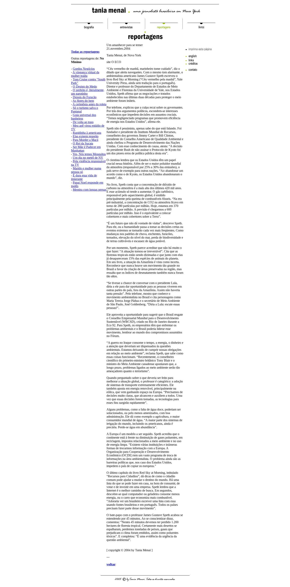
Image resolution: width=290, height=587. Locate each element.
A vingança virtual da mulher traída (85, 74)
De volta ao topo (83, 122)
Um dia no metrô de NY (88, 157)
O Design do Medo (85, 86)
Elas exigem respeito (85, 136)
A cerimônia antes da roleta (89, 104)
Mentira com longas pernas (89, 189)
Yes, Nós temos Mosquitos (89, 154)
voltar (111, 564)
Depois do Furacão (84, 97)
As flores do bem (83, 100)
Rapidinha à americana (87, 132)
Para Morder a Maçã (85, 140)
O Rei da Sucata (83, 143)
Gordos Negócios (84, 68)
